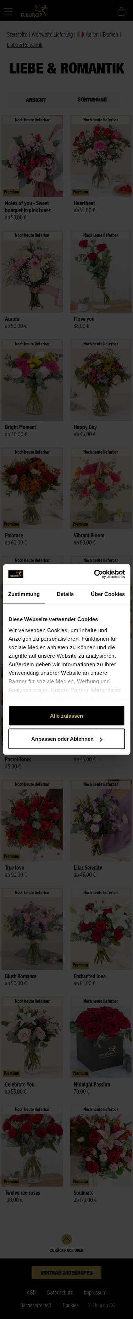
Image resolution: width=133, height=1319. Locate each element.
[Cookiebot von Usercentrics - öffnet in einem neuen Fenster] (95, 574)
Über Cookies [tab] (108, 594)
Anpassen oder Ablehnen (62, 739)
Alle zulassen (66, 715)
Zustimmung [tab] (24, 594)
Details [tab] (65, 594)
